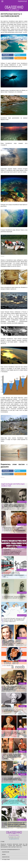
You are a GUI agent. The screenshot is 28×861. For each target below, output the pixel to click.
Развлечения (5, 851)
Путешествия (6, 859)
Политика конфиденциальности (10, 849)
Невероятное (5, 856)
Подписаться (22, 1)
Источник (2, 477)
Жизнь (4, 854)
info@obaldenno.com (14, 839)
